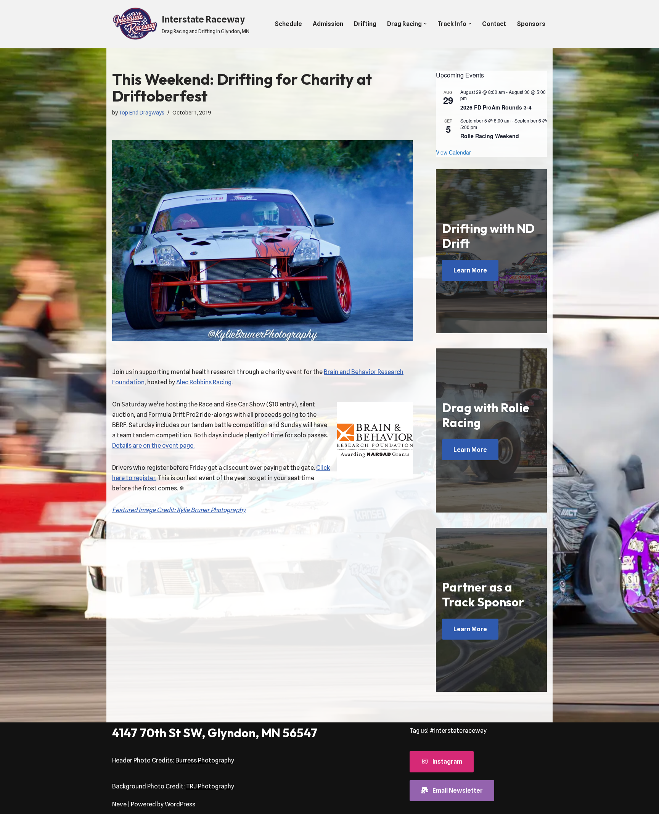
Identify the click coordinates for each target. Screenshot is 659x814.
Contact (494, 23)
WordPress (180, 804)
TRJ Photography (210, 786)
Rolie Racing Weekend (489, 136)
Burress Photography (204, 760)
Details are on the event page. (153, 445)
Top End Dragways (141, 112)
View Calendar (453, 152)
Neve (119, 804)
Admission (328, 23)
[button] (425, 23)
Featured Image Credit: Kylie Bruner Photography (179, 510)
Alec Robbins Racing (203, 382)
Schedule (288, 23)
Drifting (365, 23)
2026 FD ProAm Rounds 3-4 (496, 107)
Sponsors (531, 23)
